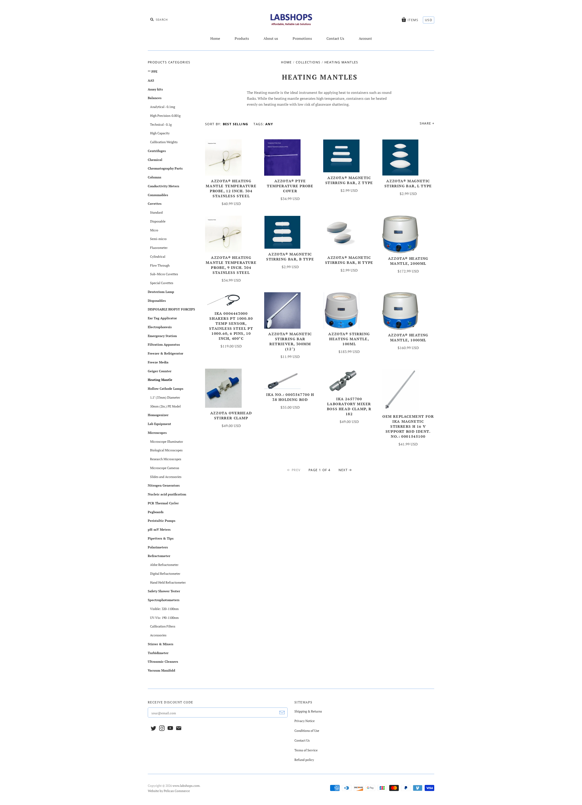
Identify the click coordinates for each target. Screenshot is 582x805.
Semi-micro (158, 239)
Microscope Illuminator (166, 441)
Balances (154, 98)
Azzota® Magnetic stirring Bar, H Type (349, 260)
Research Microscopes (165, 459)
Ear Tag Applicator (162, 318)
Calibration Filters (162, 626)
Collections (308, 62)
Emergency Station (162, 336)
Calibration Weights (164, 142)
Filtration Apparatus (164, 344)
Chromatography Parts (165, 168)
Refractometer (159, 556)
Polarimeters (158, 547)
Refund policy (304, 760)
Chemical (155, 160)
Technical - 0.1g (161, 124)
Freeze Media (158, 362)
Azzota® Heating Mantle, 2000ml (408, 261)
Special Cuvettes (161, 283)
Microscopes (157, 432)
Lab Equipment (159, 424)
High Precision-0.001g (165, 115)
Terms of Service (306, 750)
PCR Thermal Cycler (163, 503)
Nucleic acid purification (167, 494)
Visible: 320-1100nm (164, 609)
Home (215, 38)
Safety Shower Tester (164, 591)
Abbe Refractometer (164, 564)
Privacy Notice (304, 721)
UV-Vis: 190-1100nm (164, 617)
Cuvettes (154, 203)
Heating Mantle (160, 380)
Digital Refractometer (165, 573)
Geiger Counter (159, 371)
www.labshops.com (186, 785)
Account (365, 38)
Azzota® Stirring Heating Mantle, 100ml (349, 338)
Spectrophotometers (163, 600)
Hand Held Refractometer (168, 582)
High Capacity (160, 133)
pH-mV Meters (159, 529)
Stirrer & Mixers (160, 644)
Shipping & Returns (308, 711)
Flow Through (160, 265)
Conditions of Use (306, 730)
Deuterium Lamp (161, 292)
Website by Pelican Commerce (169, 791)
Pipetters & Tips (160, 538)
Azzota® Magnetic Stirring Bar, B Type (290, 257)
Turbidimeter (158, 653)
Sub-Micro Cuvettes (164, 274)
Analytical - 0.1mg (162, 107)
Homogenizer (158, 415)
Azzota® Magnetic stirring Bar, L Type (408, 183)
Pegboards (155, 512)
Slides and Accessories (165, 477)
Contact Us (335, 38)
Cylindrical (157, 256)
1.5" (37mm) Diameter (165, 397)
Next (343, 470)
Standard (156, 212)
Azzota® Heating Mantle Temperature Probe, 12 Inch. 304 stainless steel (231, 188)
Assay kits (155, 89)
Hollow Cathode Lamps (165, 388)
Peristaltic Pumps (161, 520)
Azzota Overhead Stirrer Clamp (231, 415)
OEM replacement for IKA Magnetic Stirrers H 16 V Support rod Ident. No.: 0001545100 (408, 426)
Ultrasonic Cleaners (163, 661)
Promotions (302, 38)
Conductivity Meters (163, 186)
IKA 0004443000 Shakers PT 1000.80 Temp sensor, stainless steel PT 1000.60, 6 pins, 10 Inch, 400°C (231, 326)
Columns (154, 177)
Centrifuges (157, 151)
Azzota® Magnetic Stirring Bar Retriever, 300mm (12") (290, 341)
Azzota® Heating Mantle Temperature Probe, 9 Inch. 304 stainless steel (231, 265)
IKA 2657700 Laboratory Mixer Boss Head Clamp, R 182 (349, 406)
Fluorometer (159, 247)
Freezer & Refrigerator (165, 353)
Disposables (157, 300)
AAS (151, 80)
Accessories (158, 635)
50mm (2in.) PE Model (165, 406)
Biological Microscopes (166, 450)
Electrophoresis (160, 327)
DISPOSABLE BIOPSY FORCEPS (171, 309)
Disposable (158, 221)
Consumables (158, 195)
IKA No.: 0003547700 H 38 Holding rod (290, 397)
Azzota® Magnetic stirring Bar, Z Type (349, 180)
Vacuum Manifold (161, 670)
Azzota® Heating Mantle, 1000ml (408, 337)
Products (242, 38)
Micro (154, 230)
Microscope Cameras (164, 468)
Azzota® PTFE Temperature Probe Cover (290, 185)
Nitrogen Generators (164, 485)
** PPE (152, 71)
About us (270, 38)
